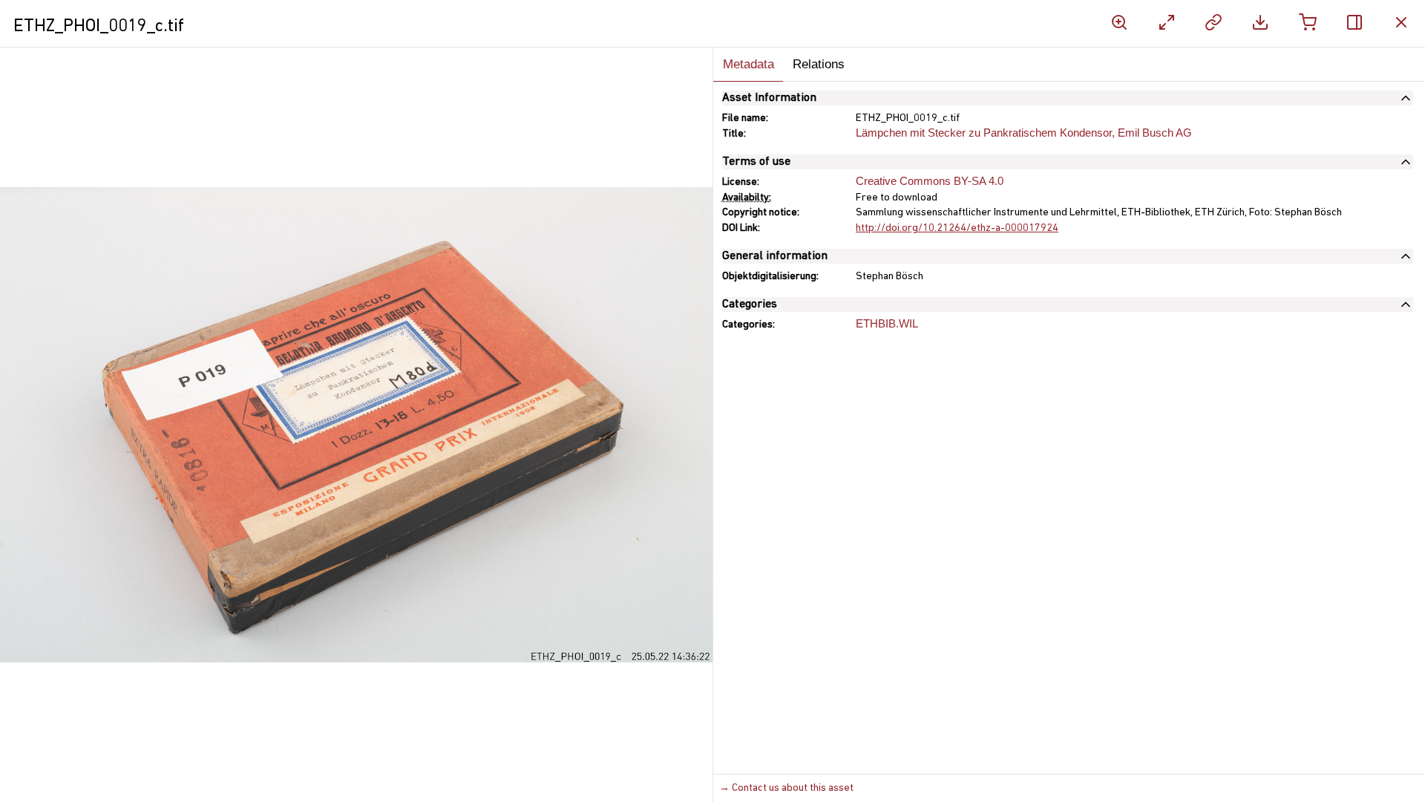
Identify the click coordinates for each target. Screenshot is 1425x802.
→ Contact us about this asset (786, 788)
